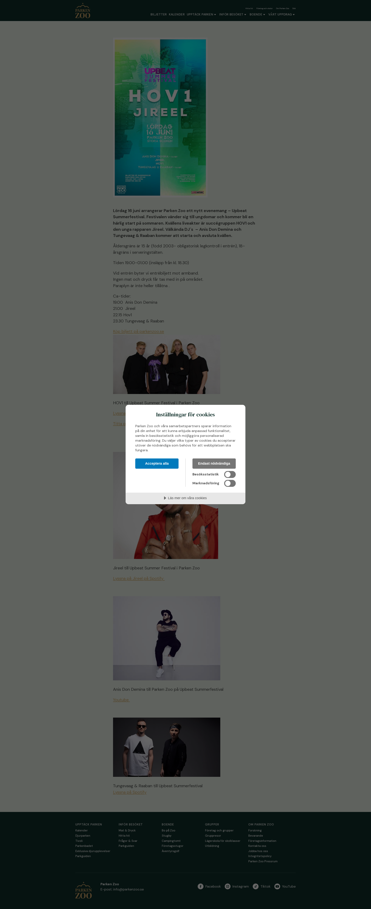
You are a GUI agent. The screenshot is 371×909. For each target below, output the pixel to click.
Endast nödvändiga (214, 463)
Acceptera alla (157, 463)
